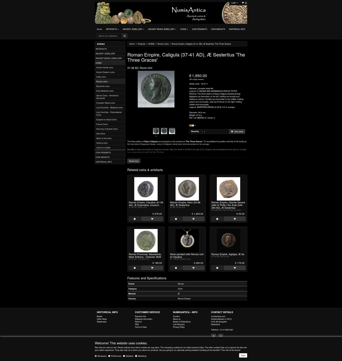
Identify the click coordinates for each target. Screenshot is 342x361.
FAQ (137, 324)
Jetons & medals (103, 147)
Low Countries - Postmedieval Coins (109, 113)
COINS (99, 63)
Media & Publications (182, 321)
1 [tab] (156, 136)
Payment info (140, 316)
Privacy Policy (179, 327)
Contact (176, 316)
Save (243, 355)
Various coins (102, 143)
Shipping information (143, 319)
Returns (138, 321)
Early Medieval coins (105, 90)
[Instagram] (220, 336)
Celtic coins (101, 76)
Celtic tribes (102, 319)
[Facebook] (213, 336)
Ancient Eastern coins (105, 72)
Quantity (195, 131)
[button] (234, 2)
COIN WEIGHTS (103, 157)
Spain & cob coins (103, 138)
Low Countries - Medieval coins (109, 107)
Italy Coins (100, 133)
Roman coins (101, 81)
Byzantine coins (103, 86)
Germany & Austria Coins (107, 128)
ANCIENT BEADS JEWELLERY (109, 58)
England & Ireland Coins (106, 119)
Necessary (102, 356)
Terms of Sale (141, 327)
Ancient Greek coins (104, 67)
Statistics (129, 356)
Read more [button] (134, 161)
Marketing (142, 356)
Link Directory (179, 324)
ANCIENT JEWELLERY (105, 53)
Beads (99, 316)
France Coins (102, 124)
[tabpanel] (156, 131)
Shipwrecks (101, 321)
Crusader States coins (105, 102)
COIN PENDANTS (103, 152)
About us (176, 319)
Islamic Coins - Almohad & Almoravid (107, 96)
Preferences (116, 356)
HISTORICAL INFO (104, 161)
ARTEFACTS (101, 49)
